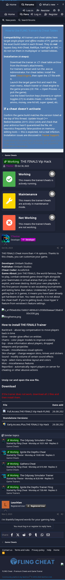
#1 (62, 248)
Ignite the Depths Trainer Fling (31, 487)
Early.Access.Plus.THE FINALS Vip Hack (28, 424)
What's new (49, 4)
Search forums (28, 20)
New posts (11, 20)
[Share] (58, 248)
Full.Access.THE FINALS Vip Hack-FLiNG (28, 411)
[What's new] (59, 10)
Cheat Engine (24, 75)
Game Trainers (13, 481)
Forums (29, 4)
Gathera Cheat (22, 463)
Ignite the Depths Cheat (28, 451)
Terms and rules (22, 550)
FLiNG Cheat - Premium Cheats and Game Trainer (22, 571)
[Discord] (62, 564)
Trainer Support (50, 135)
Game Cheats (12, 446)
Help (49, 550)
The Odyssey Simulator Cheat (31, 440)
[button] (58, 4)
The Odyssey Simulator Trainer (31, 475)
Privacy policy (38, 550)
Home (13, 4)
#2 (62, 514)
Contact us (7, 550)
